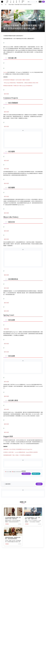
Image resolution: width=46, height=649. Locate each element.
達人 (19, 1)
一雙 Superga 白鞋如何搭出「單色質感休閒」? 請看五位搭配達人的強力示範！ (21, 82)
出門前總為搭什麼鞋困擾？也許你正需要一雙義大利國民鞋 (16, 80)
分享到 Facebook (26, 473)
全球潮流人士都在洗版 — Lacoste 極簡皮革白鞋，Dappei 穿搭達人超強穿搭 (20, 452)
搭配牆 (7, 1)
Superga (5, 72)
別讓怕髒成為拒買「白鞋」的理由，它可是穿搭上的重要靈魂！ (17, 455)
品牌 (13, 1)
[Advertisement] (23, 139)
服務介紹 (23, 1)
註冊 (43, 1)
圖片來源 (6, 94)
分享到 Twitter (36, 473)
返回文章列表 (7, 484)
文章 (10, 1)
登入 (40, 1)
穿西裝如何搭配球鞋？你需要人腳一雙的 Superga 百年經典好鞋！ (18, 85)
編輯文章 (39, 484)
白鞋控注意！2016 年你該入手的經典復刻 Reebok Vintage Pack (17, 449)
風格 (16, 1)
